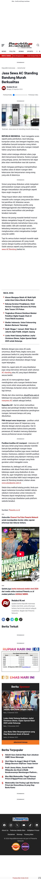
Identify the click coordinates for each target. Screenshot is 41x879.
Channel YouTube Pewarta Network (24, 517)
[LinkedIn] (36, 825)
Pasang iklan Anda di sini (20, 878)
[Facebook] (3, 619)
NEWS (4, 51)
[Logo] (20, 819)
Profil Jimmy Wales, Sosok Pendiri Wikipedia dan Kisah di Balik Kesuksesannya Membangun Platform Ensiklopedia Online (21, 770)
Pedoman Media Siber (17, 830)
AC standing (7, 372)
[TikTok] (30, 825)
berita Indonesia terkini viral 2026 (25, 589)
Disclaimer (11, 834)
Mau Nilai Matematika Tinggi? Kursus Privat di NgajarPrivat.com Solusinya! (20, 777)
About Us (5, 830)
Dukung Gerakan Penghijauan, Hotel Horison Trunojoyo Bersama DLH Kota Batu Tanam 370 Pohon (20, 306)
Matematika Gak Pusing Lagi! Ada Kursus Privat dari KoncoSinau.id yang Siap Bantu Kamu (22, 785)
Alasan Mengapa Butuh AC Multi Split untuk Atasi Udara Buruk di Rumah (20, 298)
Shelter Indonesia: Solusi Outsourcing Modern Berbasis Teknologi (20, 323)
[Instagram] (10, 825)
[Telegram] (12, 619)
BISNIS (21, 51)
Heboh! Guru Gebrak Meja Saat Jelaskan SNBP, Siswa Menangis (22, 756)
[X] (7, 619)
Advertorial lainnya (20, 742)
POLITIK (12, 51)
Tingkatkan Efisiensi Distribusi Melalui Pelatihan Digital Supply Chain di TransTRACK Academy (20, 316)
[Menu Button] (3, 45)
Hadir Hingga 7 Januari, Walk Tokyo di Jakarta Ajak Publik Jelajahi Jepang (20, 330)
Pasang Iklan (28, 834)
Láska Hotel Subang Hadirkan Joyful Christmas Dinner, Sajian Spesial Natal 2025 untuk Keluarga (20, 338)
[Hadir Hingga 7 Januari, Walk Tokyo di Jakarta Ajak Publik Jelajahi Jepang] (20, 703)
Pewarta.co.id (14, 510)
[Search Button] (38, 45)
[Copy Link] (20, 619)
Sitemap (19, 834)
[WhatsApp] (16, 619)
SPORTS (30, 51)
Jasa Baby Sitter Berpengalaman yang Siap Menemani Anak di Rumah (19, 733)
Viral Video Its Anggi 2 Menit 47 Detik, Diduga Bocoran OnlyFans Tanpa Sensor (21, 762)
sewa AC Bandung (9, 249)
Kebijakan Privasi (33, 830)
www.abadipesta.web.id (11, 483)
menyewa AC (7, 401)
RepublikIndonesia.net (17, 838)
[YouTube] (23, 825)
